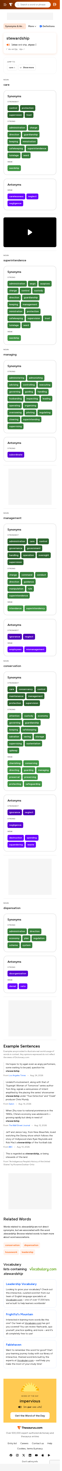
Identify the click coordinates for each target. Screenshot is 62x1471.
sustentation (33, 743)
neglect (32, 196)
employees (15, 649)
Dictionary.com (54, 4)
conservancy (26, 689)
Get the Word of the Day (30, 1415)
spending (32, 837)
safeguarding (33, 784)
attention (14, 715)
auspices (45, 283)
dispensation (31, 1245)
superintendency (35, 608)
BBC (11, 1147)
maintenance (16, 696)
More (31, 26)
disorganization (17, 973)
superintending (31, 419)
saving (27, 736)
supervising (15, 426)
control (13, 108)
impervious (30, 1400)
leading (47, 398)
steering (13, 419)
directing (14, 770)
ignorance (14, 636)
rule (30, 588)
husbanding (15, 398)
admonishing (36, 377)
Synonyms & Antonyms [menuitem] (15, 26)
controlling (29, 384)
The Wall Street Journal (19, 1125)
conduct (41, 574)
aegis (33, 283)
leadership (27, 1252)
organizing (30, 405)
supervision (15, 115)
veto (23, 986)
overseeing (15, 412)
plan (26, 938)
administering (16, 377)
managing (43, 770)
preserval (14, 777)
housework (11, 1252)
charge (33, 127)
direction (14, 134)
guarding (28, 770)
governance (15, 548)
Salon (11, 1104)
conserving (31, 763)
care (32, 541)
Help (49, 1443)
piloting (30, 412)
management (30, 304)
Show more (28, 67)
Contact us (38, 1443)
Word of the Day (29, 1396)
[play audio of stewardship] (8, 45)
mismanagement (35, 649)
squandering (16, 844)
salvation (14, 736)
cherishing (14, 763)
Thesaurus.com (10, 4)
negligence (15, 203)
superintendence (37, 148)
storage (39, 736)
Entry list (12, 1443)
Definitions (49, 26)
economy (43, 715)
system (26, 945)
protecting (15, 784)
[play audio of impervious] (19, 1407)
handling (42, 391)
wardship (14, 168)
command (26, 574)
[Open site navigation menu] (5, 4)
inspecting (32, 398)
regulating (44, 412)
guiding (29, 391)
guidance (29, 581)
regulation (39, 938)
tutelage (14, 155)
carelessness (16, 196)
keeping (13, 141)
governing (14, 391)
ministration (29, 141)
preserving (30, 777)
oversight (43, 555)
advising (13, 384)
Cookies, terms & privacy (30, 1448)
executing (44, 384)
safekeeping (16, 148)
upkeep (13, 750)
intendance (15, 608)
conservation (12, 1245)
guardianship (31, 134)
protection (28, 108)
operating (14, 405)
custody (38, 290)
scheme (13, 945)
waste (30, 844)
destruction (15, 837)
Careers (24, 1443)
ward (26, 155)
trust (29, 115)
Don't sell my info (30, 1461)
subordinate (15, 454)
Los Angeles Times (17, 1075)
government (34, 548)
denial (12, 986)
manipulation (16, 588)
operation (28, 555)
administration (17, 127)
